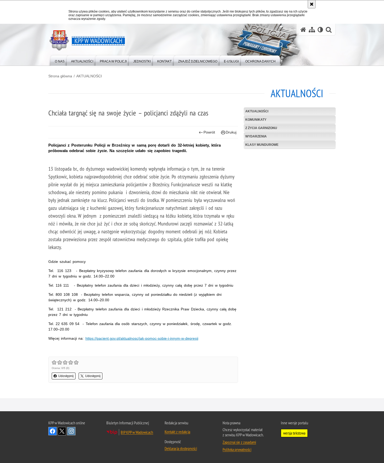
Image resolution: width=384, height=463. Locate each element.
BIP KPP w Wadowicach (137, 432)
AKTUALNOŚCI (89, 76)
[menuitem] (59, 60)
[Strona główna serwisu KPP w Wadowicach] (303, 29)
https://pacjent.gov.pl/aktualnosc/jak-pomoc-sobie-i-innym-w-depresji (141, 338)
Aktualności (256, 111)
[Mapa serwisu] (312, 29)
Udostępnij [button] (66, 376)
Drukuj (231, 132)
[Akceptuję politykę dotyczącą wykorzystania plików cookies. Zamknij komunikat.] (312, 4)
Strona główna (60, 76)
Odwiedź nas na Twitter (62, 431)
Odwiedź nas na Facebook (52, 431)
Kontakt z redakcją (177, 431)
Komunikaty (255, 119)
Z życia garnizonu (261, 128)
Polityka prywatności (237, 449)
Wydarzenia (256, 136)
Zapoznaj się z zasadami (239, 442)
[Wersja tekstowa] (320, 29)
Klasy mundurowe (261, 145)
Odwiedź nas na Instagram (71, 431)
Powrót (209, 132)
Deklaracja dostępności (181, 448)
